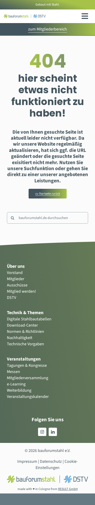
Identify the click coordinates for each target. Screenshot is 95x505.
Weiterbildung (19, 390)
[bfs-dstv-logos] (24, 16)
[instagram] (42, 432)
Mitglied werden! (21, 291)
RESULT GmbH (68, 489)
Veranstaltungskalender (28, 397)
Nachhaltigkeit (19, 338)
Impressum (27, 461)
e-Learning (16, 384)
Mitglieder (15, 279)
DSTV (11, 298)
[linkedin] (53, 432)
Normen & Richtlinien (25, 331)
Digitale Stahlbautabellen (29, 319)
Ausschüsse (17, 285)
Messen (13, 372)
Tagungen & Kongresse (27, 365)
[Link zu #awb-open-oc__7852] (85, 16)
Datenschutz (51, 461)
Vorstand (15, 273)
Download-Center (22, 325)
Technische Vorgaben (25, 344)
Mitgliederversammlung (27, 378)
